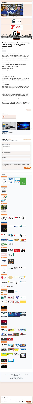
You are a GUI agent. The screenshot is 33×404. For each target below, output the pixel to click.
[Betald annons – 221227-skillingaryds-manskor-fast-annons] (4, 345)
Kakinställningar (16, 379)
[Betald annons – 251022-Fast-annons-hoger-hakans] (16, 240)
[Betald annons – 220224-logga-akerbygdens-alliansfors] (11, 282)
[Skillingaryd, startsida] (16, 39)
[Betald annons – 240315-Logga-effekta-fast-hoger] (23, 226)
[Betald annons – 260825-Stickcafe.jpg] (4, 181)
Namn (3, 153)
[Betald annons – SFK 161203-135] (4, 334)
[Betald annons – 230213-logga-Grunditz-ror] (17, 227)
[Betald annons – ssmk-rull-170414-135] (17, 330)
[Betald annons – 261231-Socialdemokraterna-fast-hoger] (4, 321)
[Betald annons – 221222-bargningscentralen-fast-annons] (4, 291)
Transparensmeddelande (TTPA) (5, 17)
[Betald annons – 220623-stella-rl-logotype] (17, 268)
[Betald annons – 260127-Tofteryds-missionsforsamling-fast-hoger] (4, 282)
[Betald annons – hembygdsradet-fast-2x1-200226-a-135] (11, 345)
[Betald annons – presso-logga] (23, 302)
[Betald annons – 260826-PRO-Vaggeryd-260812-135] (11, 181)
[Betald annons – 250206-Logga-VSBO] (11, 268)
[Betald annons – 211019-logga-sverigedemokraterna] (23, 313)
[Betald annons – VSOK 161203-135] (16, 334)
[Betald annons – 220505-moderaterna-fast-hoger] (17, 314)
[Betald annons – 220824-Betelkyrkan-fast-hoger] (23, 282)
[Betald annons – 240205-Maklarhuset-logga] (23, 267)
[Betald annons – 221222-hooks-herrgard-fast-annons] (4, 218)
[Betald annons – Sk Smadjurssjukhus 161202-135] (4, 244)
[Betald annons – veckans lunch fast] (4, 222)
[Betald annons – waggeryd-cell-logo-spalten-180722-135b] (4, 297)
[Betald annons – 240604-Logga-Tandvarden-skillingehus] (11, 226)
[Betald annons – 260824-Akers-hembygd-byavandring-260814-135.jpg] (23, 181)
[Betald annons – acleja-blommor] (11, 254)
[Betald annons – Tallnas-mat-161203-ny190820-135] (23, 218)
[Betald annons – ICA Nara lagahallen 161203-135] (17, 217)
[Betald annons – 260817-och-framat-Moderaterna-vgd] (16, 10)
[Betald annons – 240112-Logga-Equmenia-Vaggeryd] (4, 287)
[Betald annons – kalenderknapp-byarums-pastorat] (23, 277)
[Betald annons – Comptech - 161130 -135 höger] (16, 302)
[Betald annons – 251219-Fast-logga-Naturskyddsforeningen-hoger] (10, 354)
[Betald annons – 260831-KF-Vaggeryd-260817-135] (4, 199)
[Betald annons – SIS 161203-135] (4, 330)
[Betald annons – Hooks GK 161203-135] (11, 330)
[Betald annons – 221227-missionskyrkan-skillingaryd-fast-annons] (17, 277)
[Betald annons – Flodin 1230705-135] (4, 272)
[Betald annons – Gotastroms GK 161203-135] (23, 330)
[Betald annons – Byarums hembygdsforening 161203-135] (4, 349)
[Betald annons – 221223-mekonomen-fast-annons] (11, 291)
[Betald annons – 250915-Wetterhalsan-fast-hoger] (11, 235)
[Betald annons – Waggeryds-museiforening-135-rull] (23, 345)
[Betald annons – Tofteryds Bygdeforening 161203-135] (16, 354)
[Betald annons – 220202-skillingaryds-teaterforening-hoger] (23, 355)
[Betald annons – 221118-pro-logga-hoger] (23, 349)
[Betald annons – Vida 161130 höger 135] (11, 297)
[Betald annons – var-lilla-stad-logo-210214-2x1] (16, 33)
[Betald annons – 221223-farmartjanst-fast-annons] (10, 240)
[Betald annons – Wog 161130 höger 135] (17, 297)
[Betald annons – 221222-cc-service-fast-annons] (17, 291)
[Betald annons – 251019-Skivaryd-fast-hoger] (4, 360)
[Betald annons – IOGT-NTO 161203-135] (11, 360)
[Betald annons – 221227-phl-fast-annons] (4, 235)
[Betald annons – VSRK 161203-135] (23, 334)
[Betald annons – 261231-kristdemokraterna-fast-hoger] (11, 314)
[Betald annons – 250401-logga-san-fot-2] (4, 228)
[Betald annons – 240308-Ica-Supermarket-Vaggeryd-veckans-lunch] (11, 218)
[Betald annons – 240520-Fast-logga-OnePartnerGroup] (4, 268)
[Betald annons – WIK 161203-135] (11, 334)
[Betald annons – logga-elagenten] (17, 250)
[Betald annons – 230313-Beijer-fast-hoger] (11, 250)
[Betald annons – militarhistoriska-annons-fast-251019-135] (4, 354)
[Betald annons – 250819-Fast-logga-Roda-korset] (4, 254)
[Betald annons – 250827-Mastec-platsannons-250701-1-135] (4, 190)
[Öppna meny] (32, 39)
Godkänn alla (29, 401)
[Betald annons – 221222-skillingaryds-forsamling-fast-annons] (10, 286)
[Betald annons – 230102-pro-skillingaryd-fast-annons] (17, 345)
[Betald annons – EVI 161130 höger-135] (4, 307)
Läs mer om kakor (4, 401)
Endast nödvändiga (22, 401)
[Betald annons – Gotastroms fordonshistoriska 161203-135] (16, 349)
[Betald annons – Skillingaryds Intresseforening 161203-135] (11, 349)
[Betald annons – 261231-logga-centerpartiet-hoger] (4, 314)
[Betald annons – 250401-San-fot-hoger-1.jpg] (23, 240)
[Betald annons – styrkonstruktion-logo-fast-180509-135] (23, 297)
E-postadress (4, 157)
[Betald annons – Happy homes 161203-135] (4, 250)
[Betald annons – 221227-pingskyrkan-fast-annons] (11, 277)
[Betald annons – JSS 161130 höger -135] (11, 302)
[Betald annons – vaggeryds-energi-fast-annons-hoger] (4, 366)
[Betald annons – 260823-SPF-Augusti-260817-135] (17, 180)
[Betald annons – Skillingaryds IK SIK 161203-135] (10, 339)
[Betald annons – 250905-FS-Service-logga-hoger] (16, 27)
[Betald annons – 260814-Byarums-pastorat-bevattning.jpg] (4, 209)
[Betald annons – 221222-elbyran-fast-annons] (4, 240)
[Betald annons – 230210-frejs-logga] (4, 260)
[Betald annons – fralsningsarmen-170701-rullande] (4, 277)
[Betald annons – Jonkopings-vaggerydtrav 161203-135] (4, 339)
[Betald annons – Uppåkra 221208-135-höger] (4, 302)
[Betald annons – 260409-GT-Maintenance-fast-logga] (16, 21)
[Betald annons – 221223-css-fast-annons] (11, 244)
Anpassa (16, 401)
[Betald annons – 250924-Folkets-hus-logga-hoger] (11, 261)
